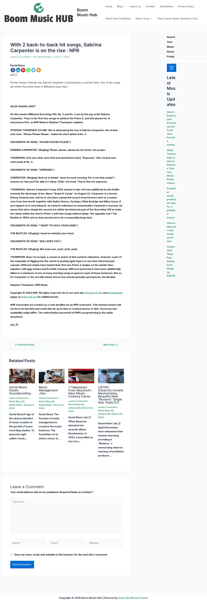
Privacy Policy (186, 6)
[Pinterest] (23, 70)
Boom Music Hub (87, 12)
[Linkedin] (18, 70)
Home (108, 6)
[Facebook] (13, 70)
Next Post (111, 344)
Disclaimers (166, 6)
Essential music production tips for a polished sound (171, 203)
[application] (123, 6)
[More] (38, 70)
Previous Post (24, 344)
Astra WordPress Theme (133, 597)
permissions (115, 292)
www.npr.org (29, 296)
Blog (119, 6)
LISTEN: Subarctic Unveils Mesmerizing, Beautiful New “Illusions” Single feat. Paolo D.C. (110, 394)
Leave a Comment (20, 56)
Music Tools (142, 18)
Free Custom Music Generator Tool (177, 18)
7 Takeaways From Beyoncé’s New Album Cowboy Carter (79, 391)
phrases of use (93, 292)
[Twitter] (33, 70)
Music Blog (15, 401)
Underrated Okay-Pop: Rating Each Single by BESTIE (171, 261)
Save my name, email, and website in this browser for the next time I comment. (61, 554)
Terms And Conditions (118, 18)
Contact (150, 6)
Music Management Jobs (48, 390)
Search (171, 68)
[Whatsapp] (28, 70)
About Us (135, 6)
